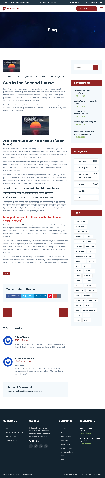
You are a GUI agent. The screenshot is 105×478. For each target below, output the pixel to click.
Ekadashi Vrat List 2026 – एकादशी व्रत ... (84, 92)
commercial (80, 227)
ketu (77, 266)
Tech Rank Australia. (93, 474)
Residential (80, 300)
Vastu (81, 198)
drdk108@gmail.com (49, 2)
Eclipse (88, 237)
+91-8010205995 (97, 2)
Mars (78, 276)
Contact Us (85, 9)
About (63, 432)
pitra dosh (91, 291)
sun (6, 273)
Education (80, 241)
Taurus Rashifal (89, 310)
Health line (80, 251)
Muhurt (88, 281)
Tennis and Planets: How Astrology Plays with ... (84, 133)
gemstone (90, 246)
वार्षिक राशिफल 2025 (67, 453)
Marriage (89, 271)
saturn (78, 305)
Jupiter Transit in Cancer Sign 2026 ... (89, 439)
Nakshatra (90, 286)
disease (78, 237)
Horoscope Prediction (85, 256)
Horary (91, 251)
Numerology (66, 444)
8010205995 (11, 436)
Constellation (81, 232)
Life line (86, 266)
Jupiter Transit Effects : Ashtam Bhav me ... (83, 112)
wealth (21, 225)
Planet (61, 77)
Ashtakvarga (81, 222)
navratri (79, 291)
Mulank (78, 286)
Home (63, 428)
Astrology (54, 77)
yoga (78, 320)
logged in (22, 391)
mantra (79, 271)
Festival (91, 241)
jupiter (91, 261)
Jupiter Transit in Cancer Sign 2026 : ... (86, 102)
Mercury (87, 276)
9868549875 (11, 440)
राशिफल (87, 320)
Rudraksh (92, 300)
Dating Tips (84, 168)
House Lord (80, 261)
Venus (78, 315)
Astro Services (66, 436)
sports (88, 305)
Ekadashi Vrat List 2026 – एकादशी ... (89, 429)
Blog (62, 459)
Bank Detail (65, 440)
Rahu (78, 296)
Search (95, 67)
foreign (79, 246)
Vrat (86, 315)
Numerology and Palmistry (85, 176)
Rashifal (82, 191)
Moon (78, 281)
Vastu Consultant (68, 448)
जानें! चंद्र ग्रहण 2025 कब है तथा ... (86, 122)
